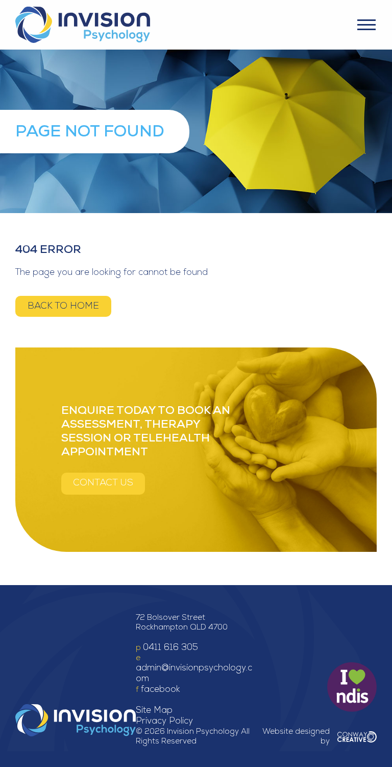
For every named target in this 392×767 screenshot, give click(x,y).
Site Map (154, 711)
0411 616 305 (170, 648)
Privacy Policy (164, 721)
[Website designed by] (357, 736)
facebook (160, 690)
